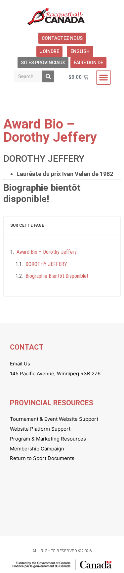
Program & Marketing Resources (48, 439)
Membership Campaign (37, 448)
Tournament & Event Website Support (54, 419)
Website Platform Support (40, 429)
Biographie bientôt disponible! (56, 276)
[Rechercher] (48, 76)
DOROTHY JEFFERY (46, 264)
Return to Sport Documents (42, 458)
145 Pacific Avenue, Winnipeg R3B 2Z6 (55, 373)
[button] (103, 77)
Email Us (20, 363)
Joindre (49, 51)
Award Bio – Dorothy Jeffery (47, 252)
